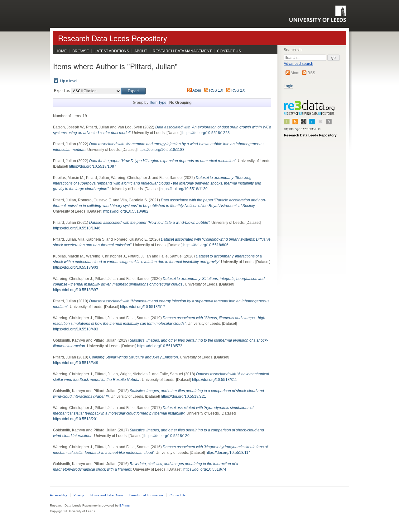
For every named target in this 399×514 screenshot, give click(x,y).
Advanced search (298, 63)
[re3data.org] (310, 121)
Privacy (79, 495)
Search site (293, 50)
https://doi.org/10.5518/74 (204, 469)
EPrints (124, 505)
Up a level (68, 81)
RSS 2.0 (238, 90)
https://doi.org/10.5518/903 (75, 267)
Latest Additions (111, 51)
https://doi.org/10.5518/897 (75, 290)
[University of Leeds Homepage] (317, 13)
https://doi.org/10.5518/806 (205, 245)
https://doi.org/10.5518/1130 (184, 189)
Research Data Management (182, 51)
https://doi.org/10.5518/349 (75, 363)
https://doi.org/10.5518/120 (167, 436)
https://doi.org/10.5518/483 (75, 329)
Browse (80, 51)
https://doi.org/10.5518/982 (125, 211)
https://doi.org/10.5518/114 (228, 452)
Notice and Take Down (106, 495)
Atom (295, 73)
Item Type (158, 102)
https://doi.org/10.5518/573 (159, 346)
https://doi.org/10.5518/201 (75, 419)
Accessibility (58, 495)
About (140, 51)
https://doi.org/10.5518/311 (214, 379)
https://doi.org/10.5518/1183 (161, 149)
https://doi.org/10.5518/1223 (206, 133)
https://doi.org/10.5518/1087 (92, 166)
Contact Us (229, 51)
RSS (311, 73)
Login (288, 86)
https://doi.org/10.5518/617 (142, 307)
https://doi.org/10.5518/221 (183, 396)
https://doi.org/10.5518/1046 (76, 228)
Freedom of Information (146, 495)
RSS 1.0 (216, 90)
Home (61, 51)
